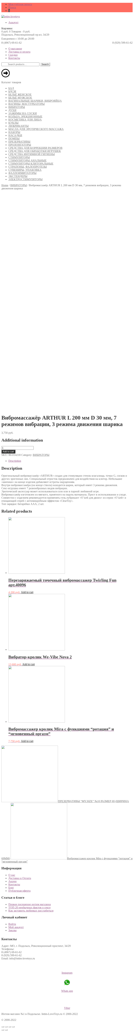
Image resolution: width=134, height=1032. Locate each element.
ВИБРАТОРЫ (16, 107)
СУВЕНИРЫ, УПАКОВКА (25, 169)
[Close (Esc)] (2, 1026)
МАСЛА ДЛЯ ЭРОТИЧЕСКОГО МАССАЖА (36, 129)
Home (4, 185)
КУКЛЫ (13, 122)
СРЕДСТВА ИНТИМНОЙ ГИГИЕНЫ (31, 154)
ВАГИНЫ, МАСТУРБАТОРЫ (26, 103)
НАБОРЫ (14, 132)
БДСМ (12, 91)
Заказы (12, 930)
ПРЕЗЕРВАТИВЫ (19, 141)
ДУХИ (12, 110)
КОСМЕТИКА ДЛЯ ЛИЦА (25, 119)
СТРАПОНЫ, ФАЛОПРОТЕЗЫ (27, 166)
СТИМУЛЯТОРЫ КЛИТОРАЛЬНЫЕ (30, 163)
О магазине (15, 48)
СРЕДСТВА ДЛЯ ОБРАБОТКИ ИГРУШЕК (34, 151)
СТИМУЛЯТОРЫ (19, 157)
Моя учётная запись (20, 4)
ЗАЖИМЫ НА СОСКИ (22, 113)
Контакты (14, 58)
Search (45, 64)
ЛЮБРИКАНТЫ (18, 125)
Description (14, 460)
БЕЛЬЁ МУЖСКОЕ (20, 97)
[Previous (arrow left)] (2, 1029)
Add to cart (8, 451)
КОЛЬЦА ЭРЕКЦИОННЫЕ (25, 116)
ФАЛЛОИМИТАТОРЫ (22, 173)
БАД (11, 88)
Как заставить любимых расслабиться (30, 910)
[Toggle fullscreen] (9, 1026)
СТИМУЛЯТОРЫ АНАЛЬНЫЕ (27, 160)
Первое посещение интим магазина (29, 904)
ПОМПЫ (14, 138)
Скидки (13, 54)
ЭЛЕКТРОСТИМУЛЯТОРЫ (25, 179)
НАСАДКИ (15, 135)
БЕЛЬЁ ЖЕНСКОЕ (20, 94)
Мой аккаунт (16, 927)
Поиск (12, 7)
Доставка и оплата (19, 51)
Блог (11, 887)
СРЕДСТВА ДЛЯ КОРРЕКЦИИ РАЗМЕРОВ (35, 147)
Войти (12, 924)
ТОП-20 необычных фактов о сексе (29, 907)
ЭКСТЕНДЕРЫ (17, 176)
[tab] (70, 461)
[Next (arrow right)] (6, 1029)
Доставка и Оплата (19, 878)
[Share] (6, 1026)
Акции (12, 881)
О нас (11, 875)
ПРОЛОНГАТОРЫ (19, 144)
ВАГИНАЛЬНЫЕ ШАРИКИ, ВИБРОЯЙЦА (35, 100)
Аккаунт (13, 22)
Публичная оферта (19, 890)
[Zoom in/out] (13, 1026)
